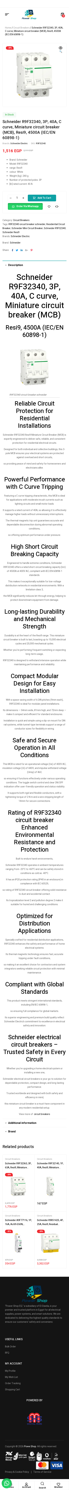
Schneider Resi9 (11, 232)
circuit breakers (42, 1114)
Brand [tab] (12, 1132)
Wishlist (58, 1487)
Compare (57, 206)
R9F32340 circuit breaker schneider (27, 224)
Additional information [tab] (22, 1123)
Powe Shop (30, 1446)
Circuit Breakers (21, 28)
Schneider (15, 243)
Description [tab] (15, 265)
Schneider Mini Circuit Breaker (27, 228)
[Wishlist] (58, 1484)
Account (26, 1487)
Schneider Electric (19, 143)
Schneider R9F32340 (55, 228)
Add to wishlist (49, 206)
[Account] (26, 1484)
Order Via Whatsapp (27, 206)
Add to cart (44, 198)
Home (8, 28)
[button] (60, 50)
